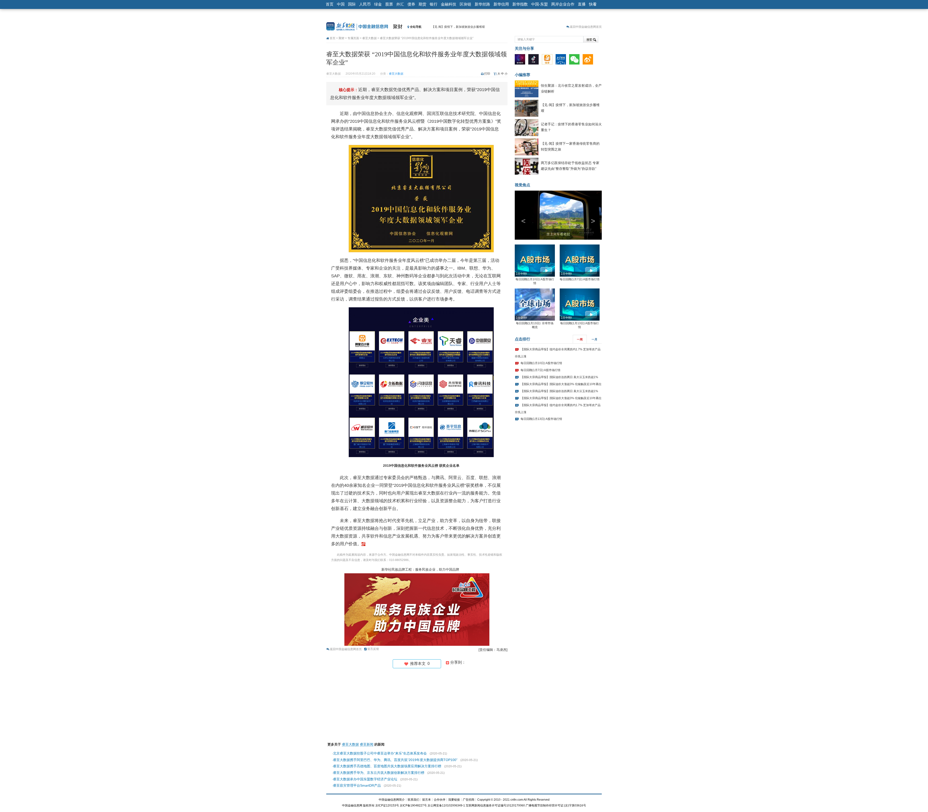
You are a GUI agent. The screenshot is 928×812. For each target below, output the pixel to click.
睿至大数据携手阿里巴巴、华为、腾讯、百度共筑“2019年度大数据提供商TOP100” (395, 760)
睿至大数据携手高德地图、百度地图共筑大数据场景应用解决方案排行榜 (387, 766)
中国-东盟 (539, 4)
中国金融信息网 (352, 805)
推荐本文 (419, 663)
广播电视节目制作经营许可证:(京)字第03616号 (556, 805)
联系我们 (413, 799)
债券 (411, 4)
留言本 (426, 799)
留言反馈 (373, 649)
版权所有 (369, 805)
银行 (433, 4)
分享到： (457, 662)
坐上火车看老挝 (558, 234)
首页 (330, 4)
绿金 (378, 4)
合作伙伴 (439, 799)
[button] (521, 215)
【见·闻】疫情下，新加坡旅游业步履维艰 (458, 27)
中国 (341, 4)
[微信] (575, 60)
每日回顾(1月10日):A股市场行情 (541, 363)
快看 (593, 4)
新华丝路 (482, 4)
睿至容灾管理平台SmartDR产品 (357, 785)
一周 (580, 339)
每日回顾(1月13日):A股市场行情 (541, 419)
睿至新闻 (366, 744)
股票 (389, 4)
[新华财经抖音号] (534, 60)
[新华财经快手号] (548, 60)
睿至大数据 (369, 38)
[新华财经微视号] (521, 60)
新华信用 (501, 4)
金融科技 (448, 4)
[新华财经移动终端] (562, 60)
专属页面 (353, 38)
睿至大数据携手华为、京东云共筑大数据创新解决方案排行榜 (378, 773)
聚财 (398, 26)
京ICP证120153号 (387, 805)
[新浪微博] (589, 60)
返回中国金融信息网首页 (586, 27)
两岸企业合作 (562, 4)
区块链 (465, 4)
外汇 (400, 4)
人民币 (365, 4)
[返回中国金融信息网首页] (363, 543)
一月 (594, 339)
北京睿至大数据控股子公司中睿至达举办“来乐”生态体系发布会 (380, 753)
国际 (352, 4)
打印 (487, 73)
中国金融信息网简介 (392, 799)
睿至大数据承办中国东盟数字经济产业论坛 (365, 779)
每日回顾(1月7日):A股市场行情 (580, 279)
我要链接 (454, 799)
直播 (582, 4)
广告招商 (468, 799)
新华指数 (520, 4)
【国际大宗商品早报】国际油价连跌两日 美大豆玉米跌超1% (559, 377)
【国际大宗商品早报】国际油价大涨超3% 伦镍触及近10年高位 (561, 384)
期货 (422, 4)
